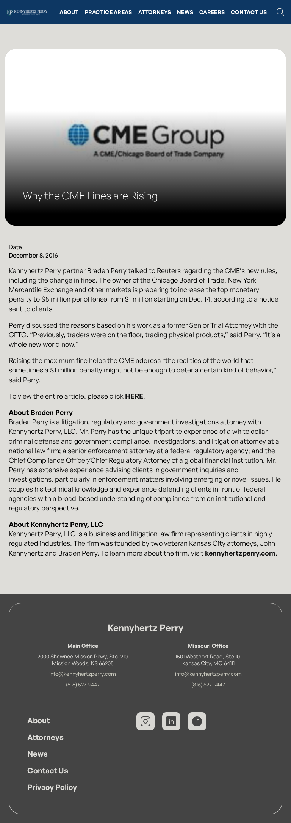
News (185, 12)
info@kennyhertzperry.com (82, 673)
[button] (280, 12)
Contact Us (249, 12)
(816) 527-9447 (83, 684)
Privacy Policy (52, 787)
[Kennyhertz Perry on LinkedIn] (171, 721)
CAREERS (212, 12)
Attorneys (154, 12)
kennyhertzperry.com (240, 553)
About (68, 12)
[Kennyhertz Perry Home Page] (26, 12)
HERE (134, 396)
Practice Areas (108, 12)
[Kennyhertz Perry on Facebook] (197, 721)
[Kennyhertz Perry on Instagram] (145, 721)
